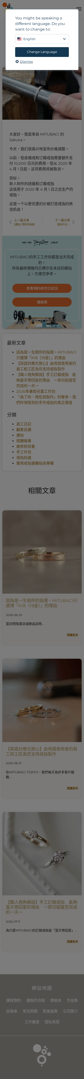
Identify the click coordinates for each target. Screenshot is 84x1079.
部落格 (11, 1011)
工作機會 (31, 1022)
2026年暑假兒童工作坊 (35, 391)
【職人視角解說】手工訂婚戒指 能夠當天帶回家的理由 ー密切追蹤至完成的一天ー (46, 380)
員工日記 (23, 424)
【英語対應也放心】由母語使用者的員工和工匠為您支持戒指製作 (41, 751)
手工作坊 (23, 452)
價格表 (55, 1000)
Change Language (42, 52)
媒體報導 (23, 441)
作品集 (72, 1000)
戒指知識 (23, 457)
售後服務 (50, 1011)
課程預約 (13, 1000)
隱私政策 (52, 1022)
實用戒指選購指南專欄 (35, 463)
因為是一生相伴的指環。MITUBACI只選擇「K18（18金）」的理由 (41, 603)
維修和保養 (25, 446)
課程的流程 (35, 1000)
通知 (20, 435)
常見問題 (30, 1011)
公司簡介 (70, 1011)
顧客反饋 (23, 429)
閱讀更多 (72, 635)
